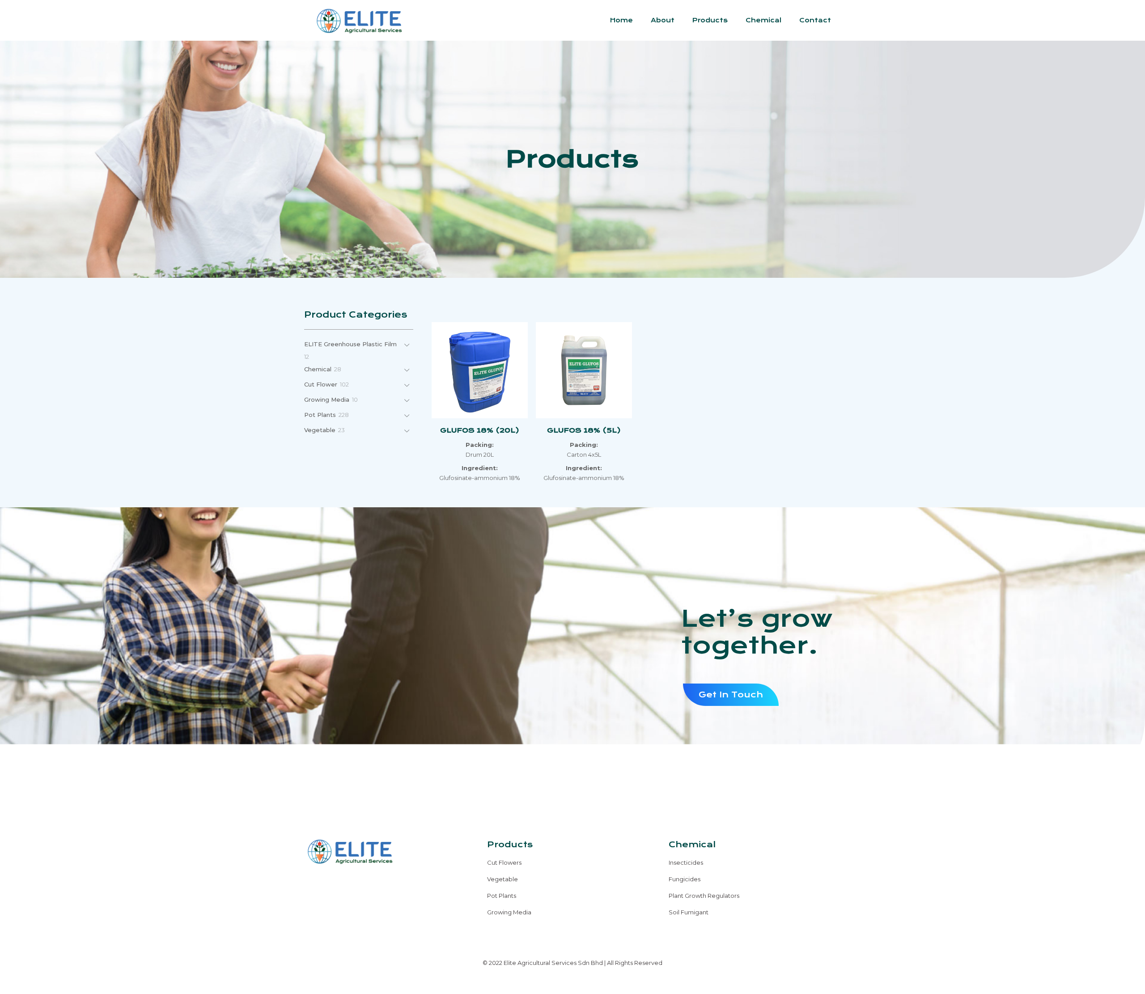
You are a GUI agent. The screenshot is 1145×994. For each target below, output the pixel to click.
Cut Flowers (504, 862)
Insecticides (686, 862)
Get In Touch (731, 694)
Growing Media (509, 912)
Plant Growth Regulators (704, 895)
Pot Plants (501, 895)
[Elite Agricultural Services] (359, 20)
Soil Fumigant (688, 912)
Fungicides (684, 879)
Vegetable (502, 879)
